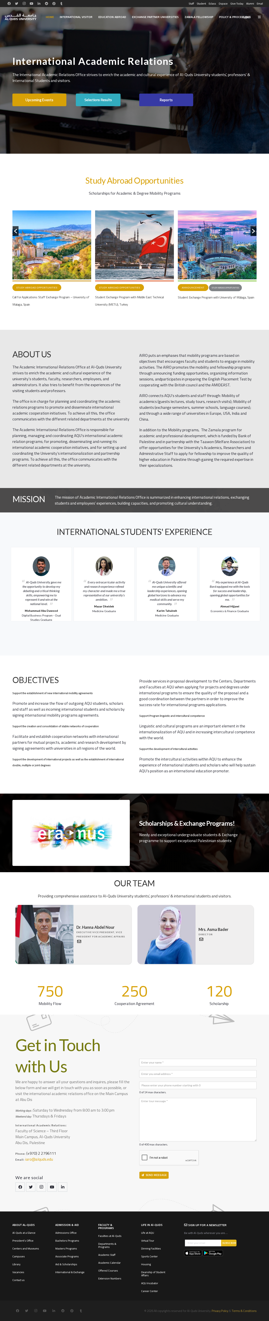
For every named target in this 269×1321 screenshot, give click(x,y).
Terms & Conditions (244, 1311)
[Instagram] (24, 3)
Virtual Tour (147, 1240)
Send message (156, 1175)
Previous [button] (5, 583)
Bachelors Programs (67, 1240)
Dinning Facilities (151, 1248)
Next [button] (264, 583)
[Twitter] (16, 3)
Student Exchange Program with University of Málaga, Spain (133, 297)
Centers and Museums (25, 1248)
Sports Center (149, 1256)
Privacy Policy (220, 1311)
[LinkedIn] (39, 3)
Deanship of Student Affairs (153, 1274)
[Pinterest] (54, 3)
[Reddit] (46, 3)
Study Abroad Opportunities (36, 287)
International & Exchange (69, 1272)
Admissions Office (66, 1232)
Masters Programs (66, 1248)
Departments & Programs (107, 1245)
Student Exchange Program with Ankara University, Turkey (214, 297)
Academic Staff (106, 1254)
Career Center (149, 1291)
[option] (51, 259)
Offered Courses (108, 1270)
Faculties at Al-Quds (110, 1235)
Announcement (110, 287)
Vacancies (18, 1272)
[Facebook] (9, 3)
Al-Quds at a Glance (23, 1232)
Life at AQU (147, 1232)
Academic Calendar (109, 1262)
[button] (16, 231)
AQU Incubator (149, 1283)
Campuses (18, 1256)
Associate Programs (67, 1256)
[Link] (20, 17)
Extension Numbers (109, 1278)
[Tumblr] (61, 3)
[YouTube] (31, 3)
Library (16, 1264)
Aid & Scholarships (66, 1264)
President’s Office (22, 1240)
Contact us (18, 1280)
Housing (146, 1264)
